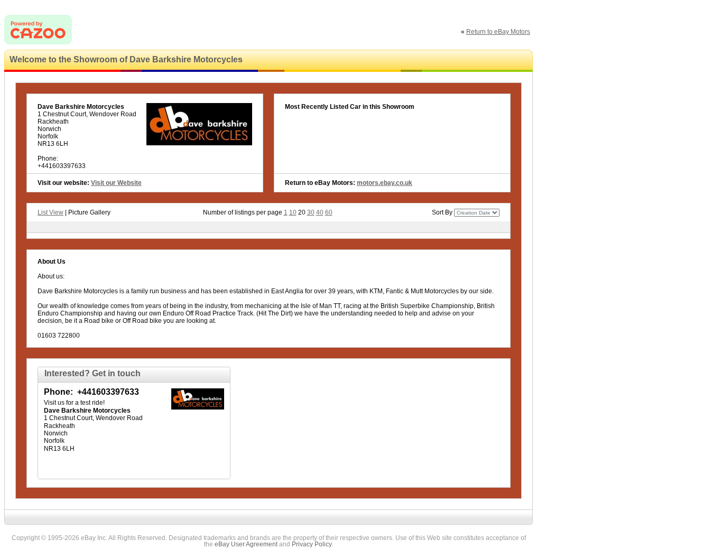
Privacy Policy (311, 544)
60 (328, 212)
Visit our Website (116, 183)
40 (319, 212)
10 (293, 212)
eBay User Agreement (246, 544)
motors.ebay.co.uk (384, 183)
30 (310, 212)
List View (50, 212)
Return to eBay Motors (498, 31)
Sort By (442, 212)
